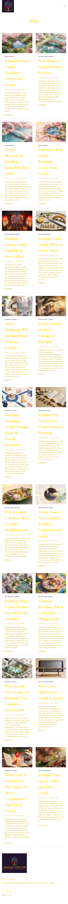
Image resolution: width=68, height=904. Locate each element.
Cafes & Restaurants (44, 234)
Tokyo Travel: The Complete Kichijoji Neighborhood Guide (49, 524)
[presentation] (17, 43)
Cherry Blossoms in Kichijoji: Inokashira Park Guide (17, 161)
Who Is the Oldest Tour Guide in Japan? (50, 692)
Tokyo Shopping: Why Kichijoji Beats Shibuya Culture (17, 335)
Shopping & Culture (11, 319)
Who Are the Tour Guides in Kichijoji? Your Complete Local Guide (17, 698)
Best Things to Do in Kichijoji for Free (50, 66)
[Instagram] (6, 895)
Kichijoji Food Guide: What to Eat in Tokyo (50, 244)
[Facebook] (3, 895)
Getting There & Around (45, 56)
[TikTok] (9, 895)
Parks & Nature (9, 56)
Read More (9, 115)
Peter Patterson (10, 89)
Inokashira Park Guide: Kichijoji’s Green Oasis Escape (17, 72)
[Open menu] (64, 6)
